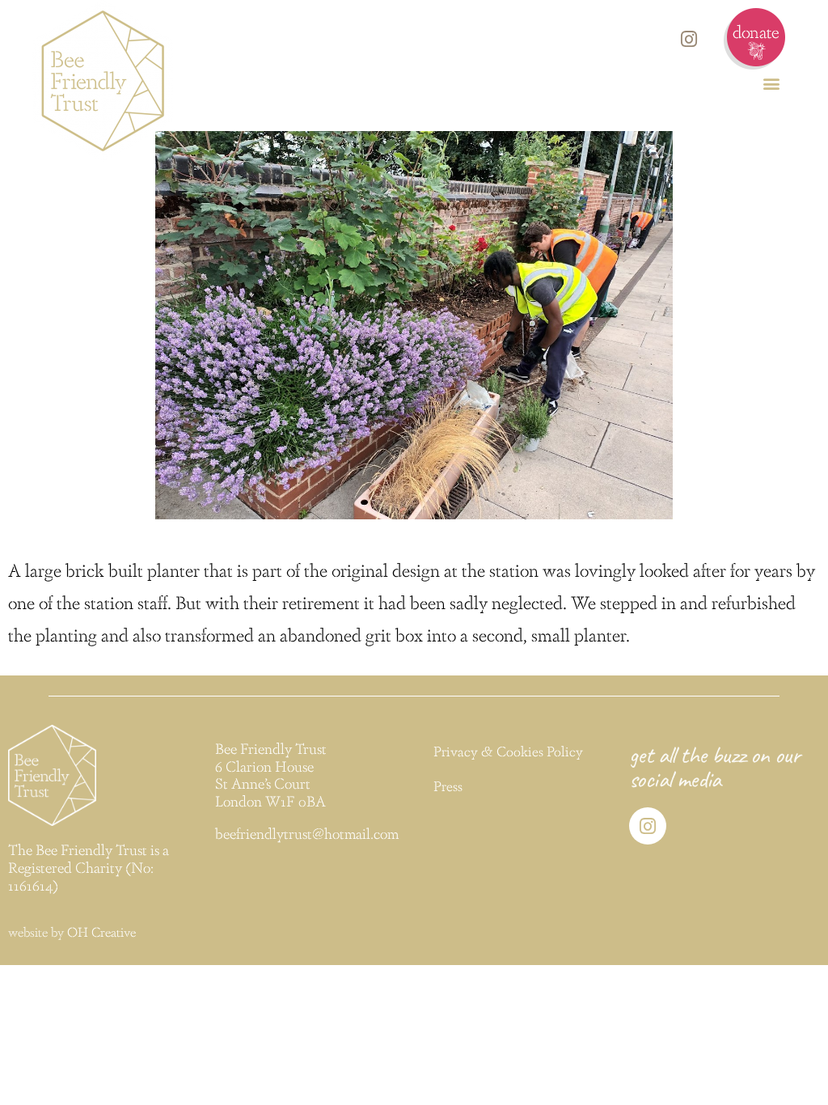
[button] (771, 83)
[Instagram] (689, 38)
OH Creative (101, 931)
